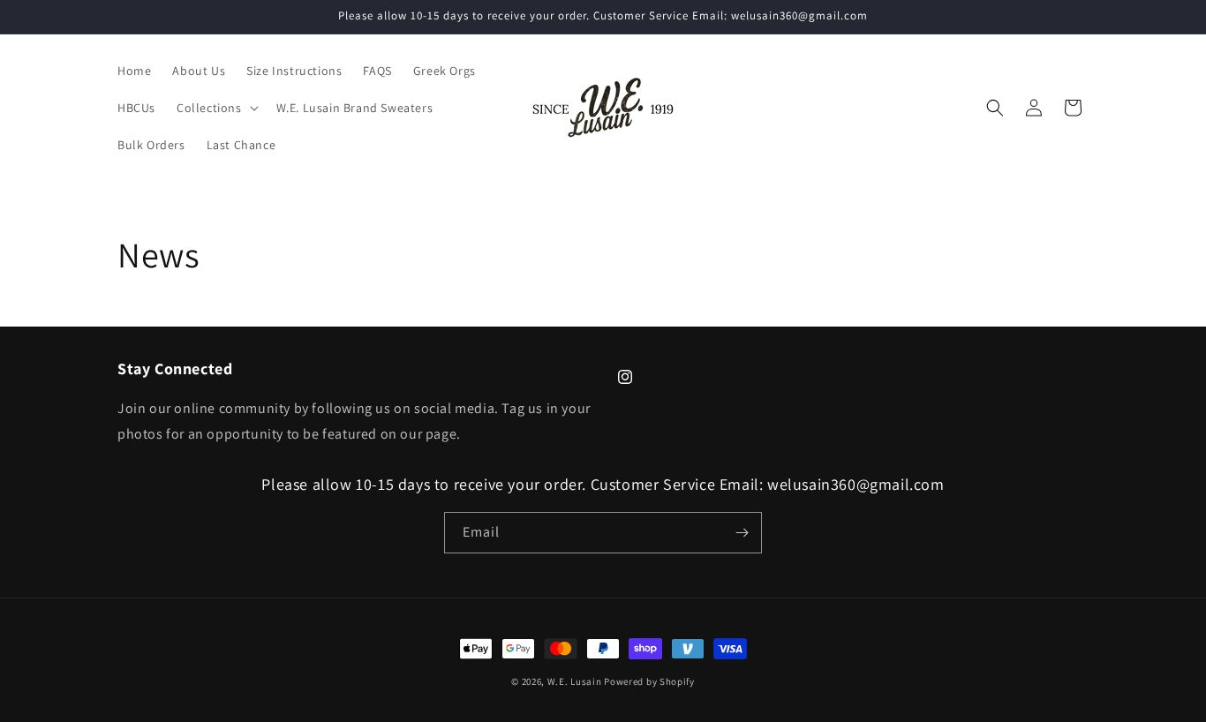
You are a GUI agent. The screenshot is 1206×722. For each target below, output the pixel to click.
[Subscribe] (741, 532)
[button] (216, 107)
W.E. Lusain (575, 681)
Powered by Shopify (649, 681)
